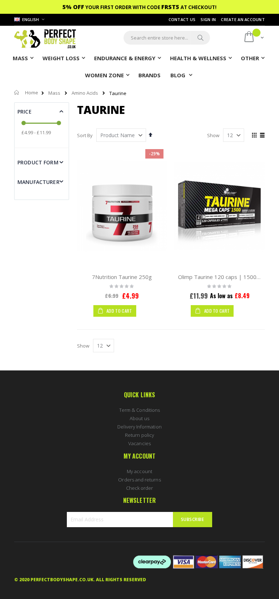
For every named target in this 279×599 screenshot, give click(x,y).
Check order (139, 488)
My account (139, 471)
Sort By (85, 135)
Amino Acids (85, 93)
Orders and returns (139, 479)
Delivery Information (139, 426)
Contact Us (182, 19)
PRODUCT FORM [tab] (37, 162)
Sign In (208, 19)
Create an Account (243, 19)
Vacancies (139, 443)
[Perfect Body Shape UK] (45, 38)
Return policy (139, 435)
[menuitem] (149, 75)
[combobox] (166, 37)
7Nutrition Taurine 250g (122, 276)
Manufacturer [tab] (38, 182)
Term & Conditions (139, 410)
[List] (262, 135)
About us (139, 418)
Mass (54, 93)
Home (31, 92)
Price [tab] (24, 111)
